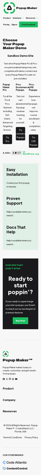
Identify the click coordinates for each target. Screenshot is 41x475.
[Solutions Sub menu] (23, 18)
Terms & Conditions (12, 437)
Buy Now (20, 320)
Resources (30, 18)
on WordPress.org (31, 153)
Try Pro (7, 139)
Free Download (28, 24)
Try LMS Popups (33, 141)
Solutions (17, 18)
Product (7, 18)
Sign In (14, 24)
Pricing (6, 24)
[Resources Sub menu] (37, 18)
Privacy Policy (31, 437)
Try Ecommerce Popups (20, 133)
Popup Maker (26, 8)
